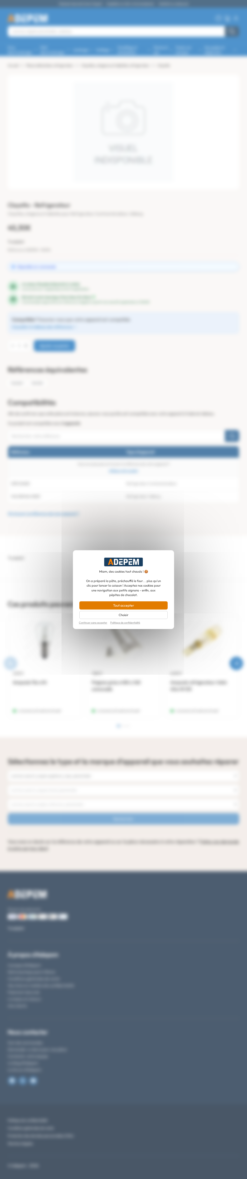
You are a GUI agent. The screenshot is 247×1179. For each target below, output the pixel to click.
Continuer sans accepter (93, 622)
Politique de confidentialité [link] (125, 622)
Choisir (123, 615)
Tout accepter (123, 605)
